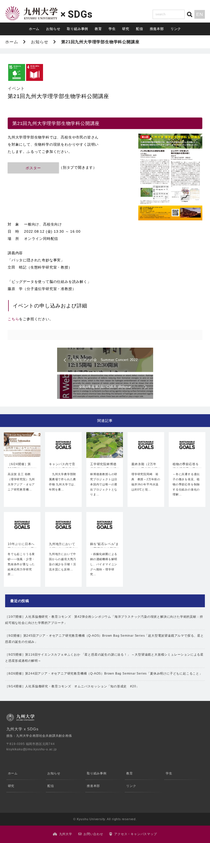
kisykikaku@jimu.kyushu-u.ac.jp (31, 749)
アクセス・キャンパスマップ (135, 834)
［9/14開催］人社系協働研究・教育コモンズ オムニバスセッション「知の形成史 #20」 (72, 686)
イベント (16, 88)
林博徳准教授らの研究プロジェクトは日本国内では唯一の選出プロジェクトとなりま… (103, 484)
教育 (98, 29)
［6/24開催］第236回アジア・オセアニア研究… (22, 467)
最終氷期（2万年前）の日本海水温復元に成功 (144, 467)
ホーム (34, 29)
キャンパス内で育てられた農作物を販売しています (62, 467)
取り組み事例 (77, 29)
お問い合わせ (93, 834)
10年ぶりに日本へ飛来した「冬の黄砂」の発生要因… (21, 546)
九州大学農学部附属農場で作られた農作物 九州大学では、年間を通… (63, 482)
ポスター (33, 168)
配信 (139, 29)
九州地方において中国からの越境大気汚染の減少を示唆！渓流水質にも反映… (62, 561)
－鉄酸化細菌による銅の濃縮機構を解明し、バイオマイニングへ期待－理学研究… (103, 564)
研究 (125, 29)
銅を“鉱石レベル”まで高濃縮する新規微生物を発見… (104, 546)
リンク (176, 29)
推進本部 (157, 29)
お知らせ (53, 29)
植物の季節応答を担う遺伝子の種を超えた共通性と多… (186, 467)
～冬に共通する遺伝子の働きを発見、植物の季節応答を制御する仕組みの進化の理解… (186, 484)
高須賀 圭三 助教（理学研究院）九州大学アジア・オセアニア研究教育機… (21, 482)
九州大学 (65, 834)
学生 (112, 29)
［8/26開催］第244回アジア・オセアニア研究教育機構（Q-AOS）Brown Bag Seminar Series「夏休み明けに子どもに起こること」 (104, 673)
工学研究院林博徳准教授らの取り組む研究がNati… (103, 467)
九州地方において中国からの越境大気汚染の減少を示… (62, 546)
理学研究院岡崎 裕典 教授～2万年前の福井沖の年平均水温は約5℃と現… (145, 482)
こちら (13, 319)
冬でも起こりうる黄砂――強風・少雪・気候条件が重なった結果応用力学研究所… (21, 564)
